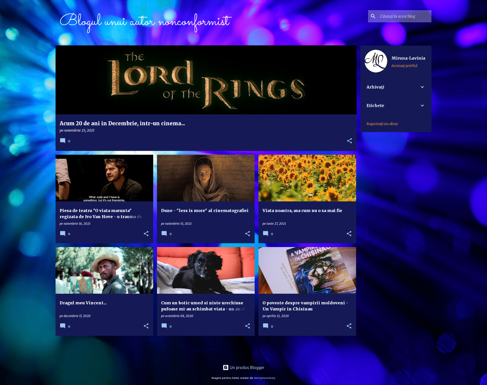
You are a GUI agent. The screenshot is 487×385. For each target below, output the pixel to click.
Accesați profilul (404, 66)
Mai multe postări (206, 350)
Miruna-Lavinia (408, 58)
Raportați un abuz (382, 123)
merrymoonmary (264, 377)
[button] (349, 141)
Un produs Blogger (246, 367)
